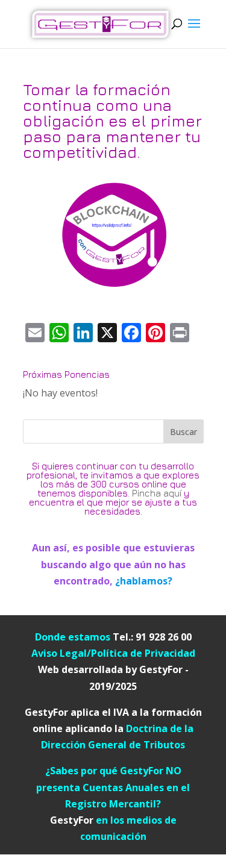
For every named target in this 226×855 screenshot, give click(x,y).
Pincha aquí (156, 493)
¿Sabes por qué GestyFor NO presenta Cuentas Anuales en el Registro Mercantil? (113, 787)
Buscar (183, 431)
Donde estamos (74, 637)
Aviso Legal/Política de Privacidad (113, 653)
